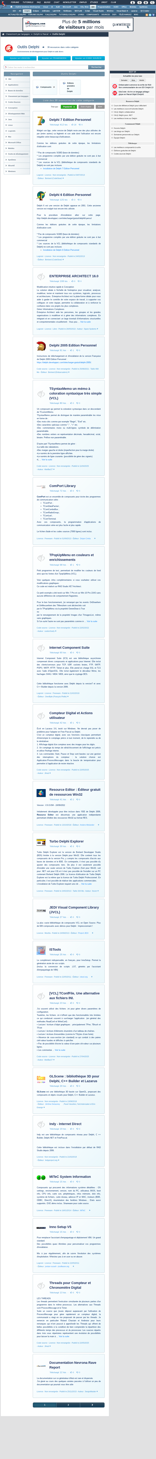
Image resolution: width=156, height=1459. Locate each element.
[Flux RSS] (147, 15)
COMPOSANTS (93, 15)
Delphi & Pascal (41, 34)
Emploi (83, 2)
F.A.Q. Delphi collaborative (124, 112)
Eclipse (36, 11)
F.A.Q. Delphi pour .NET (123, 115)
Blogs (47, 2)
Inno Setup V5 (60, 1227)
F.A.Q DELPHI (51, 15)
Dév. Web (84, 7)
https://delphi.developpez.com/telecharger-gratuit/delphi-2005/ (64, 362)
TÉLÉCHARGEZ (125, 15)
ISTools (55, 949)
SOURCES (105, 15)
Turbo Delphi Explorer (66, 841)
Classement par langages (18, 34)
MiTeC (82, 1210)
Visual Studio (98, 11)
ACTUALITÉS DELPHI (17, 15)
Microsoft (67, 7)
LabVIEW (56, 11)
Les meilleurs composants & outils (127, 147)
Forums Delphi (119, 128)
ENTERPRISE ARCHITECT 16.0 (73, 276)
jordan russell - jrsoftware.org (57, 1266)
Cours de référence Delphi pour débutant (130, 106)
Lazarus (134, 11)
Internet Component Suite (69, 647)
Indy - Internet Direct (65, 1124)
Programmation (104, 7)
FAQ (38, 2)
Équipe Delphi (119, 138)
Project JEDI (83, 933)
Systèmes (143, 7)
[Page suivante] (92, 1405)
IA (52, 7)
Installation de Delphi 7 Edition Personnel (61, 168)
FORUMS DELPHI (35, 15)
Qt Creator (144, 11)
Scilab (87, 11)
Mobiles (133, 7)
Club (113, 2)
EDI (93, 7)
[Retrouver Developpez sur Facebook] (153, 15)
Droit (104, 2)
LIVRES (81, 15)
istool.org (84, 977)
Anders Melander (87, 825)
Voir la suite (85, 322)
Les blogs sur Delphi (122, 131)
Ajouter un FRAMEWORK (54, 58)
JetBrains (46, 11)
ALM (58, 7)
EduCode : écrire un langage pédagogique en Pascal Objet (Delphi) (134, 93)
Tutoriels (27, 2)
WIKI (136, 15)
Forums (15, 2)
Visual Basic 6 (122, 11)
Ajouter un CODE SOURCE (88, 58)
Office (124, 7)
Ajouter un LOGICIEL (20, 58)
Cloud (45, 7)
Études (94, 2)
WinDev (110, 11)
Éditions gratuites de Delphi (125, 151)
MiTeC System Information (70, 1177)
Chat (56, 2)
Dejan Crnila (85, 538)
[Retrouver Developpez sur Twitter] (150, 15)
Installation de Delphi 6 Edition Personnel (61, 250)
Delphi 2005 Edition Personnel (73, 345)
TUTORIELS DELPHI (67, 15)
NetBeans (67, 11)
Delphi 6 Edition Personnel (70, 195)
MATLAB (78, 11)
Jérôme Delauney (52, 1104)
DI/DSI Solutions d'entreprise (28, 7)
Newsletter (69, 2)
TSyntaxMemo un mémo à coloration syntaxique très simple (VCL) (75, 393)
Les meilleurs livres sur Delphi (125, 118)
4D (20, 11)
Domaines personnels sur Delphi (126, 135)
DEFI (114, 15)
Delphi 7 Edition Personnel (70, 120)
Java (75, 7)
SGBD (116, 7)
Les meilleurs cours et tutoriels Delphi (129, 109)
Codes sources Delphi (122, 154)
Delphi (27, 11)
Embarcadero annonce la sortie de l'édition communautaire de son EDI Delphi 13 (136, 86)
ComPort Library (62, 486)
